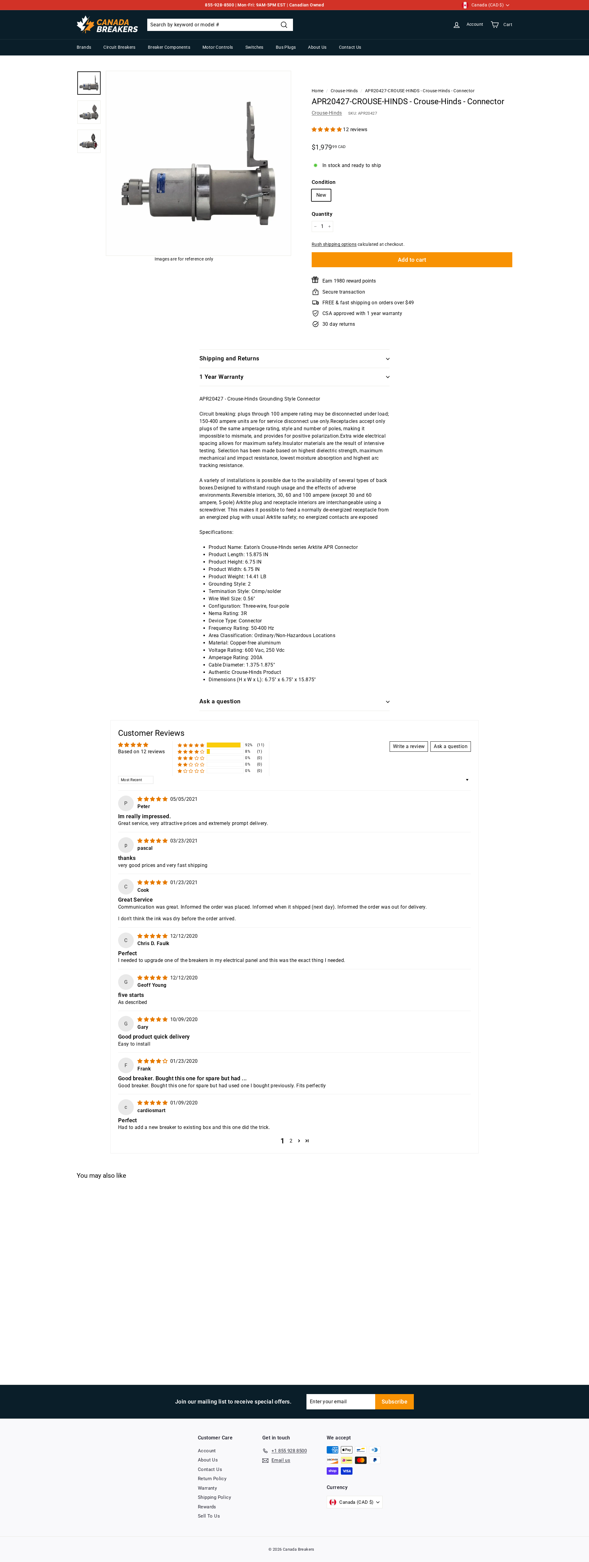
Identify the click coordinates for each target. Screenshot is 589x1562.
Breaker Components (169, 47)
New (321, 195)
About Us (317, 47)
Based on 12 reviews (141, 751)
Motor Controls (217, 47)
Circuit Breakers (119, 47)
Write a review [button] (409, 746)
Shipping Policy (214, 1497)
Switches (254, 47)
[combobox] (220, 25)
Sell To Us (209, 1516)
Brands (84, 47)
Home (318, 90)
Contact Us (350, 47)
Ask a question (220, 701)
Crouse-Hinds (344, 90)
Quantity (322, 214)
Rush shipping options (334, 244)
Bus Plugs (286, 47)
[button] (327, 129)
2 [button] (291, 1141)
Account (207, 1451)
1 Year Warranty (221, 376)
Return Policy (212, 1478)
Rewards (207, 1507)
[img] (153, 799)
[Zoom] (198, 163)
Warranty (207, 1488)
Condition (324, 182)
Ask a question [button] (451, 746)
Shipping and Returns (229, 358)
